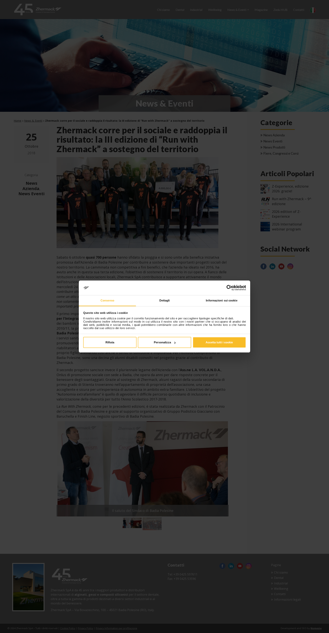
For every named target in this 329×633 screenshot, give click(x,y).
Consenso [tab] (107, 300)
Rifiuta (109, 342)
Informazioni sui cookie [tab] (221, 300)
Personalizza (162, 342)
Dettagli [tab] (164, 300)
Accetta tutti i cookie (219, 342)
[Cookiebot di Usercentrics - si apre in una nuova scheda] (229, 288)
